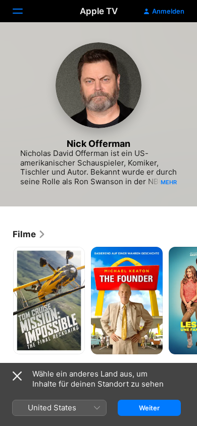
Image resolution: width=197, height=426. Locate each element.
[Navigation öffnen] (24, 11)
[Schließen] (17, 376)
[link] (29, 234)
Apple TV (99, 11)
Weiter (149, 408)
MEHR (169, 182)
